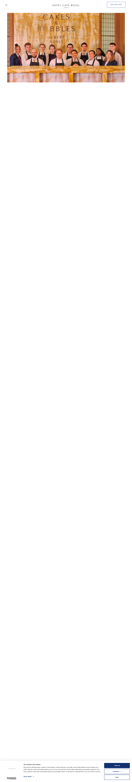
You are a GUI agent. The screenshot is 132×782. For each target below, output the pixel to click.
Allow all (117, 765)
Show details (28, 776)
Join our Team (116, 4)
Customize (116, 771)
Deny (117, 777)
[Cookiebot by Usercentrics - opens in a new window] (11, 778)
